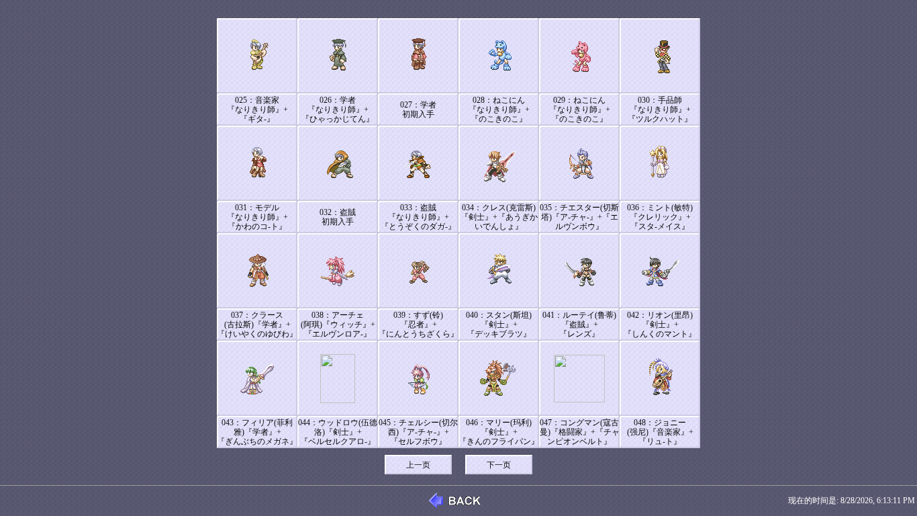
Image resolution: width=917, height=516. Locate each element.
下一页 (499, 465)
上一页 (418, 465)
